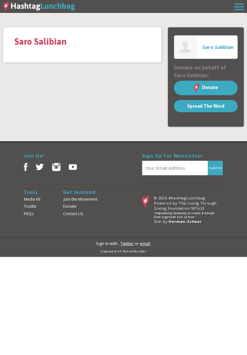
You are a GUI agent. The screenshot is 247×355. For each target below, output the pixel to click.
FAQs (28, 213)
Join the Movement (80, 199)
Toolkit (30, 206)
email (145, 243)
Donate (209, 87)
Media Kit (32, 199)
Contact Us (73, 213)
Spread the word (205, 106)
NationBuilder (134, 251)
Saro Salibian (217, 47)
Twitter (127, 243)
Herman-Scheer (185, 221)
